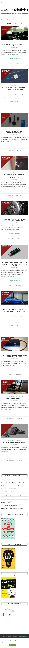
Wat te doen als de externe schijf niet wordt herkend (14, 355)
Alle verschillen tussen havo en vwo (9, 505)
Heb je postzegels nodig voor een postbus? (10, 485)
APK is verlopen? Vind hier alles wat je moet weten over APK (14, 310)
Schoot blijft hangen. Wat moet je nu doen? (10, 491)
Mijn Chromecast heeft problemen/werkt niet (14, 131)
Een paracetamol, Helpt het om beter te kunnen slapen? (13, 482)
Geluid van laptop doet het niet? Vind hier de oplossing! (14, 88)
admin (16, 47)
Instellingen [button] (5, 644)
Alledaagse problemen (11, 129)
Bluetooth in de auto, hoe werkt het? (14, 45)
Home (2, 19)
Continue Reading (14, 58)
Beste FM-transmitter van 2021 (14, 442)
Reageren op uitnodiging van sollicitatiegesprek (11, 495)
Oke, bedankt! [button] (12, 644)
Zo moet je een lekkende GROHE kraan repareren (12, 488)
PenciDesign (24, 636)
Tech (17, 85)
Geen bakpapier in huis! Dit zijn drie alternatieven (12, 508)
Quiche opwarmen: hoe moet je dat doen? (10, 498)
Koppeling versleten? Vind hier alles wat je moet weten (14, 220)
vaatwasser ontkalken (14, 398)
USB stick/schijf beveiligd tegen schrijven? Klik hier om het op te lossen (14, 264)
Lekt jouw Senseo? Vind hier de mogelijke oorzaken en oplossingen (14, 176)
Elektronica (15, 42)
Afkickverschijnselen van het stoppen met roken (12, 479)
